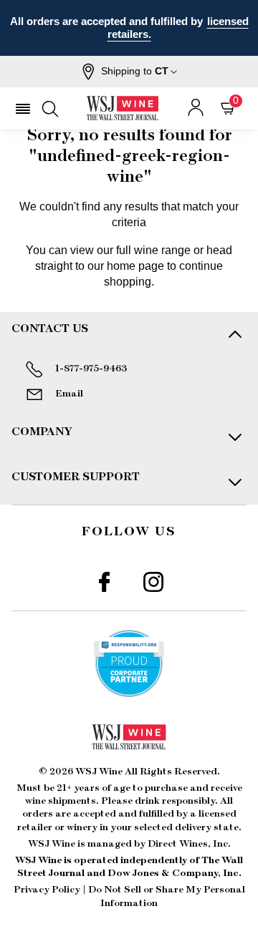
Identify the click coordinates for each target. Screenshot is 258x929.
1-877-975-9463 (91, 369)
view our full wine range (130, 250)
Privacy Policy (47, 890)
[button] (129, 71)
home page (135, 266)
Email (69, 394)
